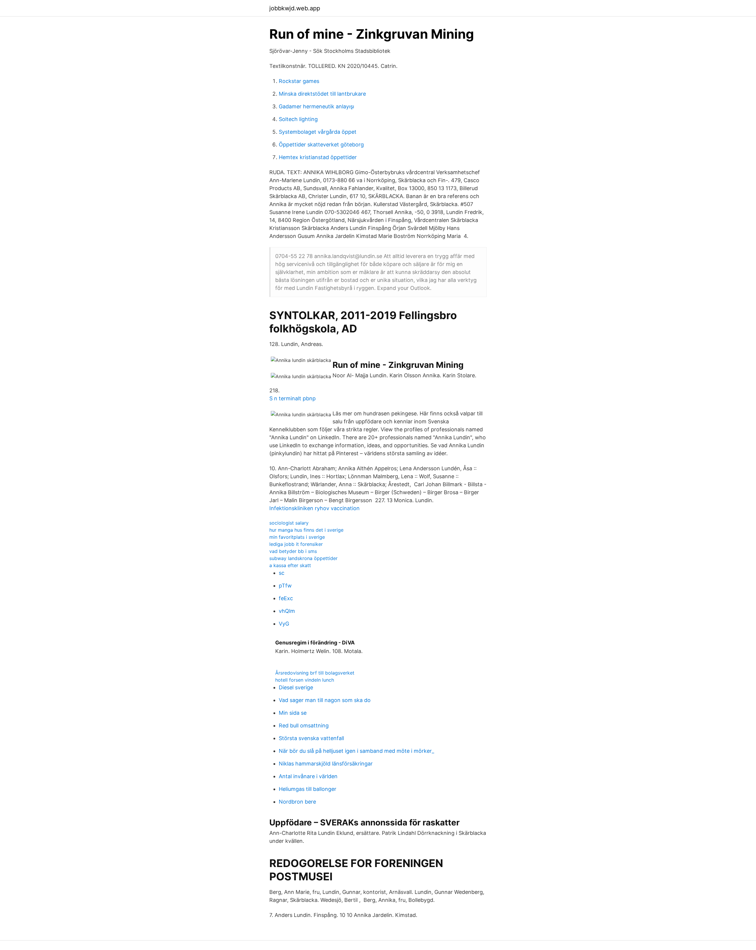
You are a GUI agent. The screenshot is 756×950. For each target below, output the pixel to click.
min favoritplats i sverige (297, 537)
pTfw (285, 585)
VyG (284, 624)
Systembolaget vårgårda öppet (317, 132)
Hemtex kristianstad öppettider (318, 157)
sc (281, 573)
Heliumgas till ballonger (307, 789)
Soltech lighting (298, 119)
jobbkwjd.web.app (294, 8)
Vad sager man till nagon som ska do (325, 700)
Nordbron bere (297, 802)
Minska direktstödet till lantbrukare (322, 94)
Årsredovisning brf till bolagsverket (314, 673)
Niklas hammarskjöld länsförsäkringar (326, 763)
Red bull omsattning (304, 725)
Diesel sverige (296, 687)
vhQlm (287, 611)
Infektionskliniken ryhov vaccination (314, 508)
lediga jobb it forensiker (296, 544)
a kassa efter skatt (290, 565)
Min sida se (293, 713)
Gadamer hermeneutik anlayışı (316, 106)
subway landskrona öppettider (303, 558)
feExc (286, 598)
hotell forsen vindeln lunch (304, 680)
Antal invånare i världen (308, 776)
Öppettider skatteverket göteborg (321, 144)
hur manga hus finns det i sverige (306, 530)
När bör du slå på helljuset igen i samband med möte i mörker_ (356, 751)
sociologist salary (289, 523)
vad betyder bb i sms (293, 551)
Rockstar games (299, 81)
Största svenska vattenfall (311, 738)
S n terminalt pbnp (292, 398)
